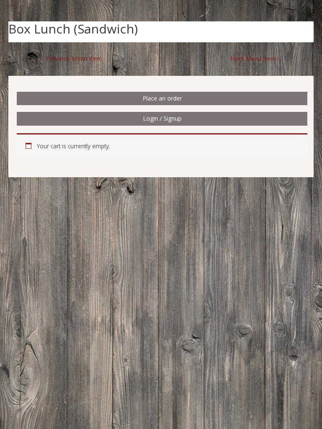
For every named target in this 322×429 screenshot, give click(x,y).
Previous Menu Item (70, 58)
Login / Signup (162, 118)
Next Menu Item (257, 58)
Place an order (162, 98)
